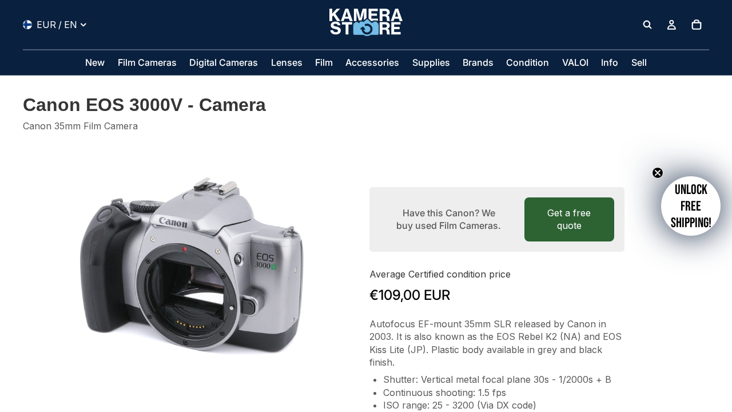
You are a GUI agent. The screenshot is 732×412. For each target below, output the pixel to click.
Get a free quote (569, 219)
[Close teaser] (657, 173)
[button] (691, 206)
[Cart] (696, 24)
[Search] (647, 24)
